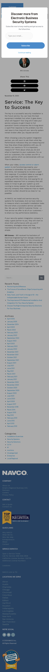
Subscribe (25, 45)
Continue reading (24, 53)
